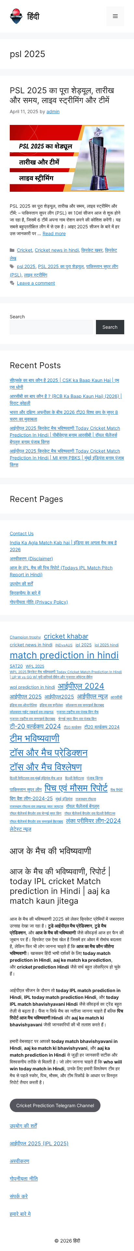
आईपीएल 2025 (26, 696)
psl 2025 (26, 266)
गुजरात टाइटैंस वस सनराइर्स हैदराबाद (32, 719)
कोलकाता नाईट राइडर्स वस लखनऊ (32, 712)
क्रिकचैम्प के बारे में (25, 592)
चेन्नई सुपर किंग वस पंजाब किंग (77, 719)
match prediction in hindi (64, 655)
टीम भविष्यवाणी (35, 738)
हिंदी (33, 16)
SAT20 (16, 666)
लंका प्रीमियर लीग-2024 (93, 820)
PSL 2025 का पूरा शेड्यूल (61, 266)
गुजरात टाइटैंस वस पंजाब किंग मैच (78, 712)
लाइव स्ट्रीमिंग (35, 275)
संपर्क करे (19, 1196)
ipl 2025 (83, 644)
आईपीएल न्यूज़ (92, 696)
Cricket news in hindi (57, 250)
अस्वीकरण (19, 1161)
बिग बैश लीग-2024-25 (31, 798)
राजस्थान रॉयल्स (85, 799)
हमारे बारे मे (20, 1214)
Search (17, 316)
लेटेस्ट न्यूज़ (20, 829)
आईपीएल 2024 (81, 686)
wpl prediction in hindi (32, 687)
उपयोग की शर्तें (21, 583)
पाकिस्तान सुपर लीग (26, 789)
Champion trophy (25, 637)
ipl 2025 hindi (107, 645)
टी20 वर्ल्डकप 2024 (102, 727)
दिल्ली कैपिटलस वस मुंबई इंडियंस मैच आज (36, 778)
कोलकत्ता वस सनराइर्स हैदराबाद (85, 705)
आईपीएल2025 (59, 697)
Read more (54, 233)
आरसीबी (116, 697)
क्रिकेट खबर (91, 250)
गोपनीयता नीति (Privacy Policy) (39, 602)
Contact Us (22, 533)
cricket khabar (66, 636)
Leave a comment (36, 283)
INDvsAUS (64, 645)
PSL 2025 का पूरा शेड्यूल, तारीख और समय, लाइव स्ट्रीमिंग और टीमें (62, 95)
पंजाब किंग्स (95, 778)
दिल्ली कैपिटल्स (74, 778)
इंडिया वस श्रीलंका (51, 705)
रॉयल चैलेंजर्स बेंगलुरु (83, 806)
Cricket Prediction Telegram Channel (55, 1105)
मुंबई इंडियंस (64, 799)
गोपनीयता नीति (24, 1178)
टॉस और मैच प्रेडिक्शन (48, 752)
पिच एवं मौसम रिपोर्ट (76, 787)
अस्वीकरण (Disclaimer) (31, 558)
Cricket (24, 250)
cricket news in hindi (31, 644)
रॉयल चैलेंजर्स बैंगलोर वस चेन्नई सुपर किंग (35, 813)
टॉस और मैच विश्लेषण (46, 767)
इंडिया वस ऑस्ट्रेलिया (23, 705)
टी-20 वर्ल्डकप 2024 (35, 726)
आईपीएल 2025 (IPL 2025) (39, 1143)
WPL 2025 (35, 666)
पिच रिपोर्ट (117, 790)
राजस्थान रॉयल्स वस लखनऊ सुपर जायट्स (36, 807)
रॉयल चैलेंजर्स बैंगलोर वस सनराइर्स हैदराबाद (36, 822)
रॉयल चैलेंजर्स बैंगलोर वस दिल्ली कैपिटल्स (89, 813)
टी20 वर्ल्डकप (72, 727)
